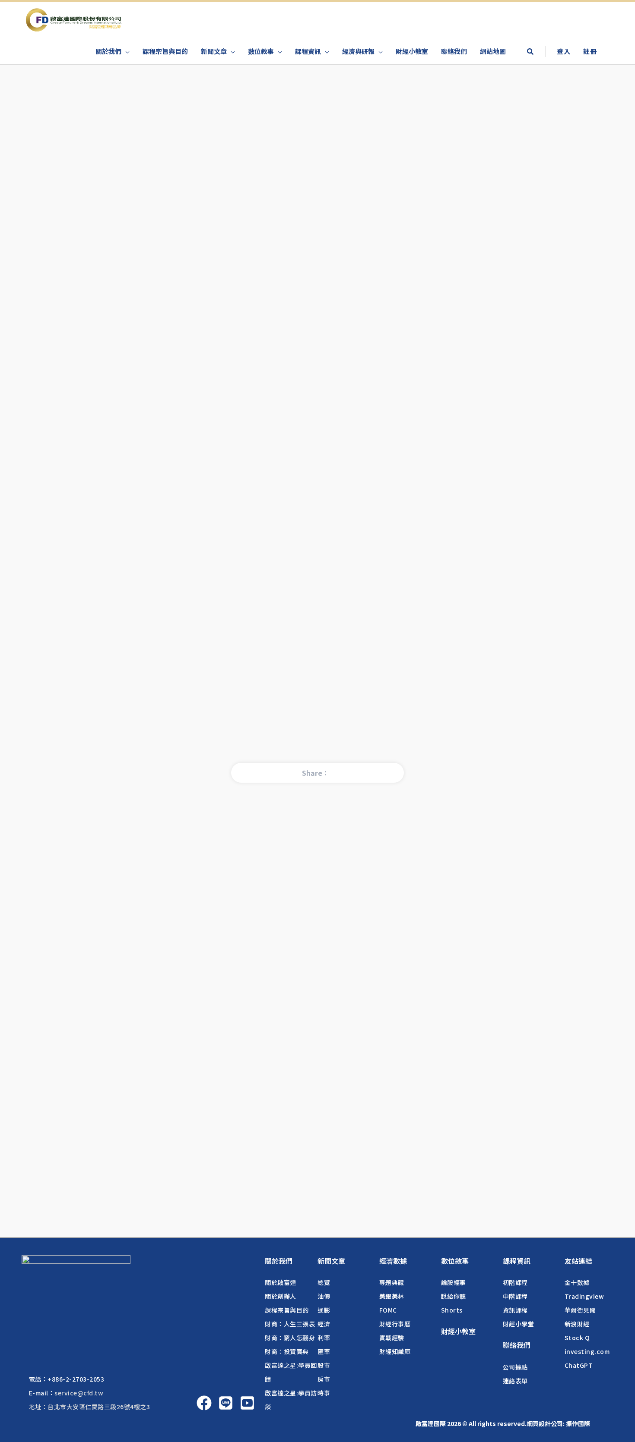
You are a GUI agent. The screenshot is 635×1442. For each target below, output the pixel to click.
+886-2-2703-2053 (76, 1379)
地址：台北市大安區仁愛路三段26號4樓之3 (89, 1406)
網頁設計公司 (545, 1423)
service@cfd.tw (78, 1392)
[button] (530, 52)
